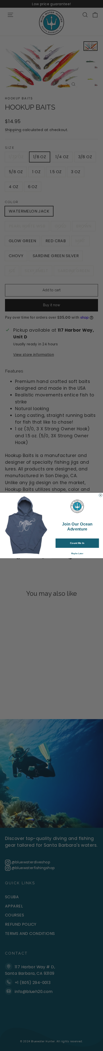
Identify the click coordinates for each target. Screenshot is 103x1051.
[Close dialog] (100, 495)
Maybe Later (77, 553)
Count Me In (77, 543)
